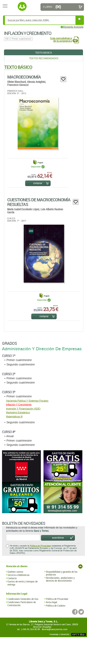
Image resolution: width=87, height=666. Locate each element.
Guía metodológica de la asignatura (61, 40)
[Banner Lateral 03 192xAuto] (64, 497)
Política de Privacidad (40, 545)
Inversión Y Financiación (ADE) (23, 408)
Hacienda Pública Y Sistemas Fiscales (27, 400)
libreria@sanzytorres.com (54, 629)
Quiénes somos (15, 571)
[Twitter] (81, 612)
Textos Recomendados (43, 58)
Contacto (12, 578)
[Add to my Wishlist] (63, 79)
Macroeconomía (24, 77)
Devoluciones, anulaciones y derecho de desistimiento (60, 579)
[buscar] (80, 19)
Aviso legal (51, 602)
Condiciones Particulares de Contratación (21, 604)
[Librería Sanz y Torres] (22, 6)
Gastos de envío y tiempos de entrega (22, 583)
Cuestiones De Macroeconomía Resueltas (38, 202)
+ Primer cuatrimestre (18, 360)
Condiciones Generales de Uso (22, 598)
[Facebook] (75, 612)
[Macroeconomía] (37, 123)
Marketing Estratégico (18, 412)
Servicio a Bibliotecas (18, 574)
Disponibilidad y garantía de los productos (61, 573)
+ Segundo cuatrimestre (19, 364)
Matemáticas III (14, 416)
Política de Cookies (55, 605)
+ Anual (9, 436)
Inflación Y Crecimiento (19, 404)
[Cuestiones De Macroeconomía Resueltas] (43, 253)
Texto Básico (43, 52)
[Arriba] (80, 566)
